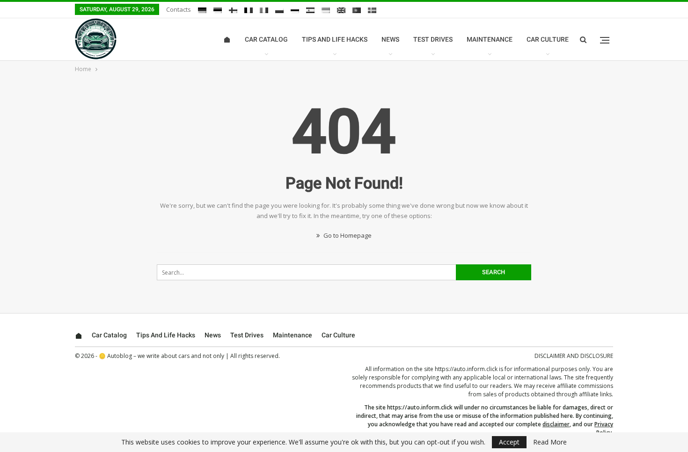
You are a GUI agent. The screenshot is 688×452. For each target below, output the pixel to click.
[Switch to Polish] (279, 10)
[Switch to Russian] (295, 10)
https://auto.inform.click (466, 369)
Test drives (433, 39)
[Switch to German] (202, 10)
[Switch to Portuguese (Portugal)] (356, 10)
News (390, 39)
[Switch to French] (248, 10)
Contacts (178, 9)
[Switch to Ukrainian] (326, 10)
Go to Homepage (347, 235)
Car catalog (266, 39)
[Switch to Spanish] (310, 10)
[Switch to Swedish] (372, 10)
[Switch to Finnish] (233, 10)
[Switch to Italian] (264, 10)
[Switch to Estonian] (217, 10)
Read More (550, 442)
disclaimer (556, 424)
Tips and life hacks (334, 39)
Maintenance (489, 39)
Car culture (548, 39)
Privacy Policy (603, 428)
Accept (509, 441)
